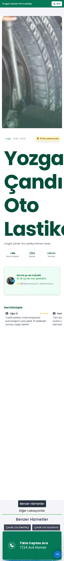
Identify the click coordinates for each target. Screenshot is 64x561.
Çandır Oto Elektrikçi (17, 527)
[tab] (32, 503)
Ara (58, 3)
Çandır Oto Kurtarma (46, 527)
